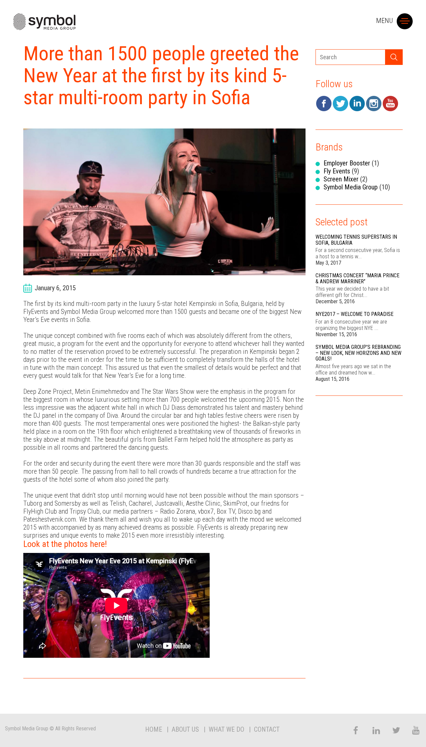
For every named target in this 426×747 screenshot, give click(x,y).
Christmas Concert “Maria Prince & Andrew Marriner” (357, 278)
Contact (267, 729)
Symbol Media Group (350, 187)
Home (153, 729)
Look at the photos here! (65, 544)
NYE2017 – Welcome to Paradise (354, 314)
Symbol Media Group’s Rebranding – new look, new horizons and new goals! (358, 353)
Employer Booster (346, 163)
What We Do (226, 729)
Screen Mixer (340, 179)
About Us (185, 729)
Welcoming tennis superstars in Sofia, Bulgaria (356, 240)
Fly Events (336, 171)
